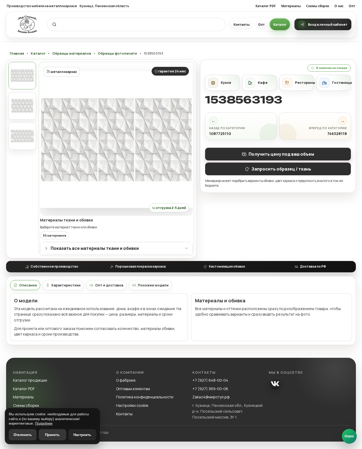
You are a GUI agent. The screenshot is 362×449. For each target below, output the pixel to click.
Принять (52, 435)
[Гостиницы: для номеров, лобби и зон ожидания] (333, 83)
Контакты (241, 24)
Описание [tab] (28, 285)
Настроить (82, 435)
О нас (338, 6)
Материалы (291, 6)
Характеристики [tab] (66, 285)
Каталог (279, 24)
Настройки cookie (132, 405)
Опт (352, 6)
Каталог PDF (265, 6)
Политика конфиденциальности (144, 396)
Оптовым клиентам (133, 388)
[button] (116, 139)
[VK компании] (275, 383)
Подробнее (43, 423)
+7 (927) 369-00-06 (210, 388)
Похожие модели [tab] (153, 285)
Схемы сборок (317, 6)
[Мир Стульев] (27, 24)
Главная (17, 53)
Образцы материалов (71, 53)
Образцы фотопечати (117, 53)
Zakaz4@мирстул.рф (211, 396)
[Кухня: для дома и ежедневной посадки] (222, 83)
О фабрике (126, 380)
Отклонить (23, 435)
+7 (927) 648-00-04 (210, 380)
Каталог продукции (30, 380)
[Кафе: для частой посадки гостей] (259, 83)
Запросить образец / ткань (281, 169)
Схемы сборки (26, 405)
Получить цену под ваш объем (281, 154)
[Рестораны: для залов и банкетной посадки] (296, 83)
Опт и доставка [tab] (109, 285)
